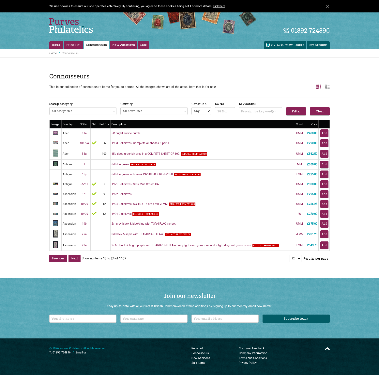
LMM (299, 174)
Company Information (253, 353)
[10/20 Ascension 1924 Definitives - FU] (55, 214)
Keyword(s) (247, 104)
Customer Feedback (252, 348)
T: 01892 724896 (60, 352)
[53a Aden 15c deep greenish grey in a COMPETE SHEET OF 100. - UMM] (55, 156)
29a (84, 245)
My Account (318, 45)
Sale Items (198, 363)
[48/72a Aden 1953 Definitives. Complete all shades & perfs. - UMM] (55, 143)
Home (56, 45)
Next (74, 258)
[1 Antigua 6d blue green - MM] (55, 165)
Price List (73, 45)
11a (84, 133)
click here (219, 6)
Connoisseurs (96, 45)
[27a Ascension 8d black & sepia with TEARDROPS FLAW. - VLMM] (55, 236)
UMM (299, 133)
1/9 (84, 194)
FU (299, 214)
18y (84, 174)
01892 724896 (310, 30)
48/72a (84, 143)
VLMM (299, 234)
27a (84, 234)
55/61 (84, 184)
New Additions (123, 45)
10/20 (84, 204)
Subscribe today (296, 318)
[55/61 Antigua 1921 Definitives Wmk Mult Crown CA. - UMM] (55, 184)
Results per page (315, 258)
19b (84, 223)
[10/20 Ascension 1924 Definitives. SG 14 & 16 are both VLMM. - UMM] (55, 204)
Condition (199, 104)
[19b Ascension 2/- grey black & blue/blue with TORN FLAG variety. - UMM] (55, 225)
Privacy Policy (248, 363)
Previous (58, 258)
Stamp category (61, 104)
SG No (219, 104)
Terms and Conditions (253, 358)
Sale (143, 45)
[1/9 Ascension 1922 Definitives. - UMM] (55, 194)
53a (84, 153)
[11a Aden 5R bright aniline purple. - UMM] (55, 133)
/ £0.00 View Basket (287, 45)
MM (299, 164)
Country (126, 104)
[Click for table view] (327, 87)
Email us (81, 352)
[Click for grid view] (318, 87)
